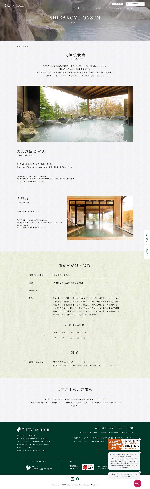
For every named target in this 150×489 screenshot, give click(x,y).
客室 (90, 8)
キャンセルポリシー (81, 441)
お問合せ (118, 4)
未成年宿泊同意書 (98, 441)
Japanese (133, 4)
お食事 (98, 8)
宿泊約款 (77, 438)
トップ (19, 46)
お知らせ (119, 8)
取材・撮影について (115, 441)
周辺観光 (130, 8)
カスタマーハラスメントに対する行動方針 (99, 438)
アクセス (141, 8)
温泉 (82, 8)
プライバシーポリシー (125, 438)
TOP (74, 8)
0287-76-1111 (26, 441)
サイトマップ (127, 432)
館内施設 (108, 8)
